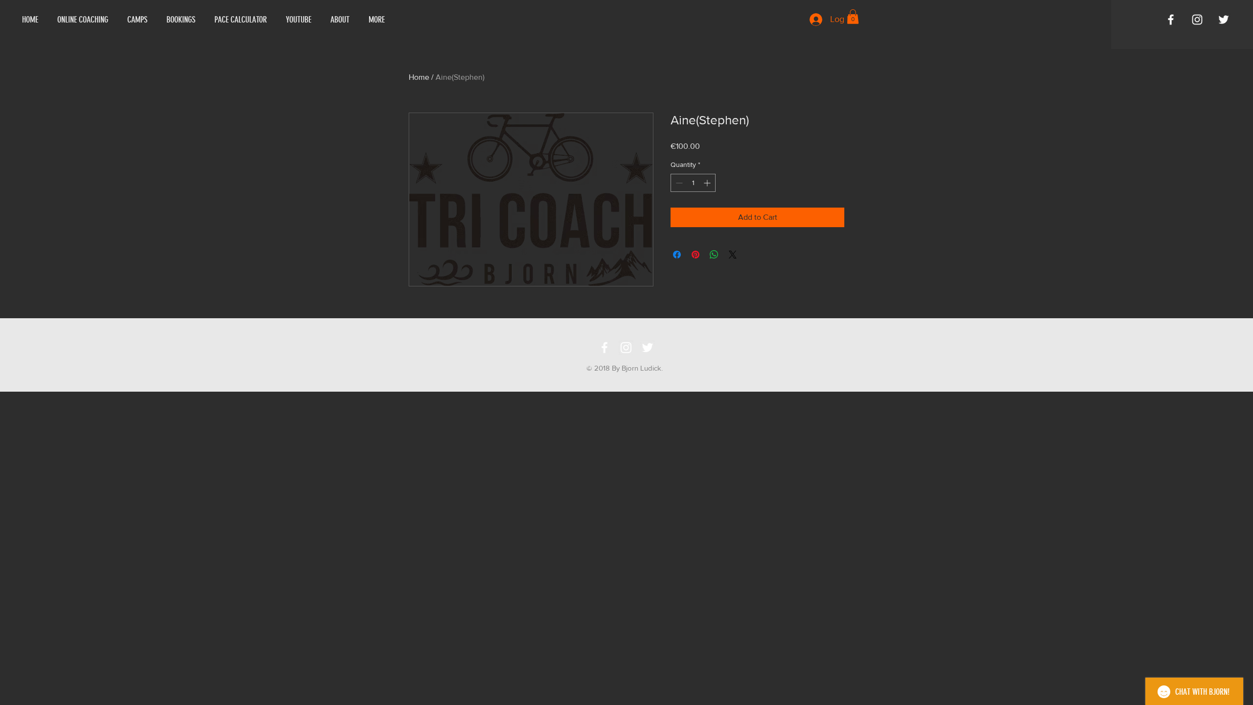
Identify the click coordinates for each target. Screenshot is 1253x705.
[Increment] (708, 182)
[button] (853, 16)
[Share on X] (733, 254)
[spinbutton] (693, 182)
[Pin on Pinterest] (695, 254)
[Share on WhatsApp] (714, 254)
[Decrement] (678, 182)
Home (419, 77)
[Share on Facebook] (677, 254)
